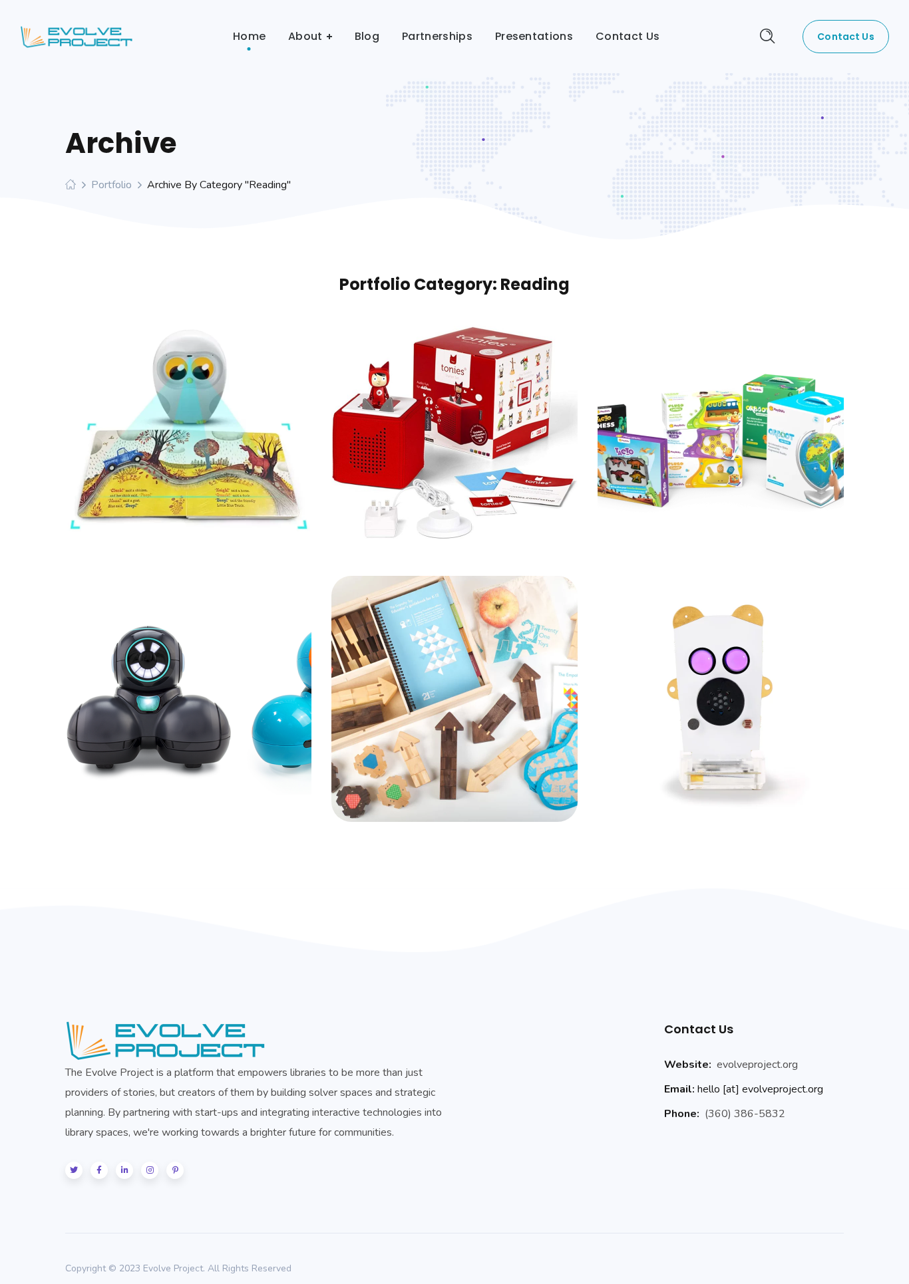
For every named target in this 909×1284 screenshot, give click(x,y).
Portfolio (111, 185)
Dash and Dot (188, 686)
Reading (170, 443)
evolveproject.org (757, 1064)
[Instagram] (149, 1170)
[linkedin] (124, 1170)
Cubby (721, 686)
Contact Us (845, 36)
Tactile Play (478, 443)
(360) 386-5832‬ (745, 1113)
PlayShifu (720, 414)
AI (137, 443)
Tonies (454, 420)
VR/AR (725, 449)
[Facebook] (99, 1170)
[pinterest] (175, 1170)
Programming (664, 438)
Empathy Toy (455, 686)
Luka (188, 420)
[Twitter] (74, 1170)
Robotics (221, 443)
